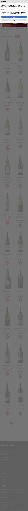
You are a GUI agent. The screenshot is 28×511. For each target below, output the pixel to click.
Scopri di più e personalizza (14, 20)
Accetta (20, 16)
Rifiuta (7, 16)
